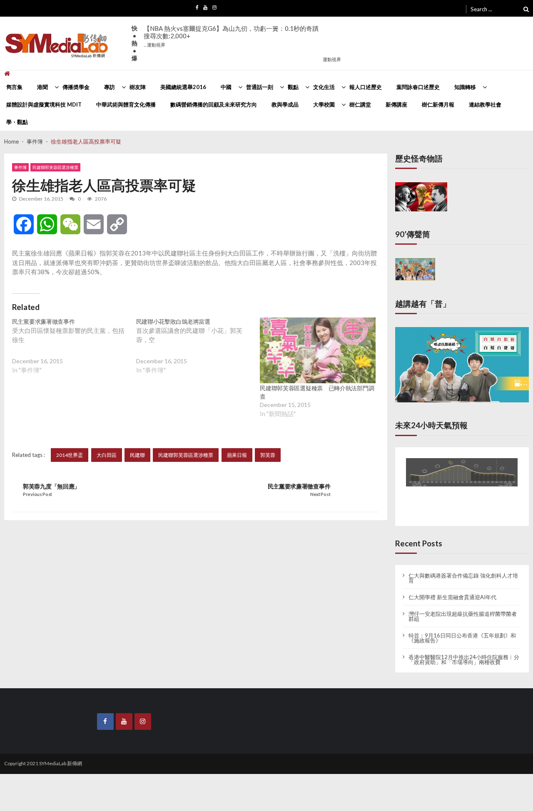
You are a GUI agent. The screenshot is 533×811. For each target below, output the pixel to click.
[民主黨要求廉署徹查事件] (74, 352)
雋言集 (14, 87)
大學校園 (324, 104)
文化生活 (324, 87)
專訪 (109, 87)
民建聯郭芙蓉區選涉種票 (55, 167)
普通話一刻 (259, 87)
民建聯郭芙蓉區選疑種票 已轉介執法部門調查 (317, 392)
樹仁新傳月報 (438, 104)
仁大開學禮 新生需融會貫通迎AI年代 (452, 589)
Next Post (320, 494)
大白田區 (107, 455)
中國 (226, 87)
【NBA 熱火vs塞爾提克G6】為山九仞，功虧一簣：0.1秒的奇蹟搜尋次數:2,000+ (231, 36)
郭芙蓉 (267, 455)
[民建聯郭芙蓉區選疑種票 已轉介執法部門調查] (318, 350)
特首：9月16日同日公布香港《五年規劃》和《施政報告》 (462, 630)
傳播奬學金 (76, 87)
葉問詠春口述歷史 (418, 87)
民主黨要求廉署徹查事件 (299, 486)
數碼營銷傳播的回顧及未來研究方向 (213, 104)
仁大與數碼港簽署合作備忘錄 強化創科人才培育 (463, 570)
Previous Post (37, 494)
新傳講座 (396, 104)
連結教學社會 (485, 104)
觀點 (293, 87)
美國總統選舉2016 (183, 87)
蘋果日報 (237, 455)
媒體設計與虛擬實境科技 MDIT (44, 104)
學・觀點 (17, 122)
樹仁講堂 (360, 104)
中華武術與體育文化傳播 (126, 104)
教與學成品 (285, 104)
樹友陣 (138, 87)
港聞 (42, 87)
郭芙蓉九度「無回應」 (51, 486)
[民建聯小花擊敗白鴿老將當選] (198, 352)
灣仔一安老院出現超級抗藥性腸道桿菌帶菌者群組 (462, 609)
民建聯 (137, 455)
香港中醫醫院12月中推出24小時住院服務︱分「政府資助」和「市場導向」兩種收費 (463, 652)
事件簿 (20, 167)
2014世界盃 (69, 455)
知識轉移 (465, 87)
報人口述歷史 (365, 87)
